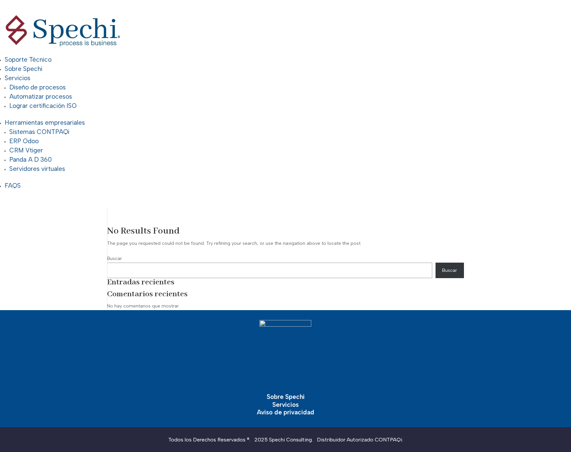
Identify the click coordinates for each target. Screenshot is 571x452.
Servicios (17, 78)
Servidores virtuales (37, 169)
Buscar (114, 258)
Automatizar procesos (40, 96)
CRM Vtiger (26, 150)
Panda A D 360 (30, 159)
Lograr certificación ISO (43, 106)
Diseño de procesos (37, 87)
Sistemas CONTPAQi (39, 132)
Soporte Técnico (28, 59)
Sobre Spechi (23, 69)
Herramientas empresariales (45, 122)
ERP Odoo (24, 141)
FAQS (13, 185)
